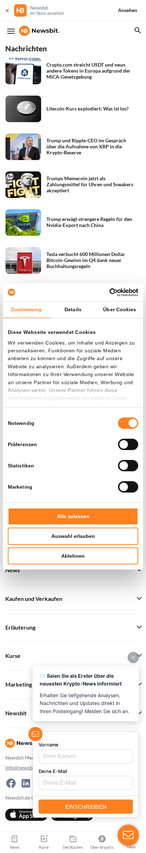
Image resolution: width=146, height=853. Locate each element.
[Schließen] (7, 10)
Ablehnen (73, 556)
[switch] (128, 444)
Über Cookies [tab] (119, 309)
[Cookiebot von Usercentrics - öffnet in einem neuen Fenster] (107, 292)
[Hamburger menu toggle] (11, 31)
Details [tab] (73, 309)
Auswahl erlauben (73, 536)
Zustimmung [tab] (26, 309)
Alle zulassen (73, 516)
